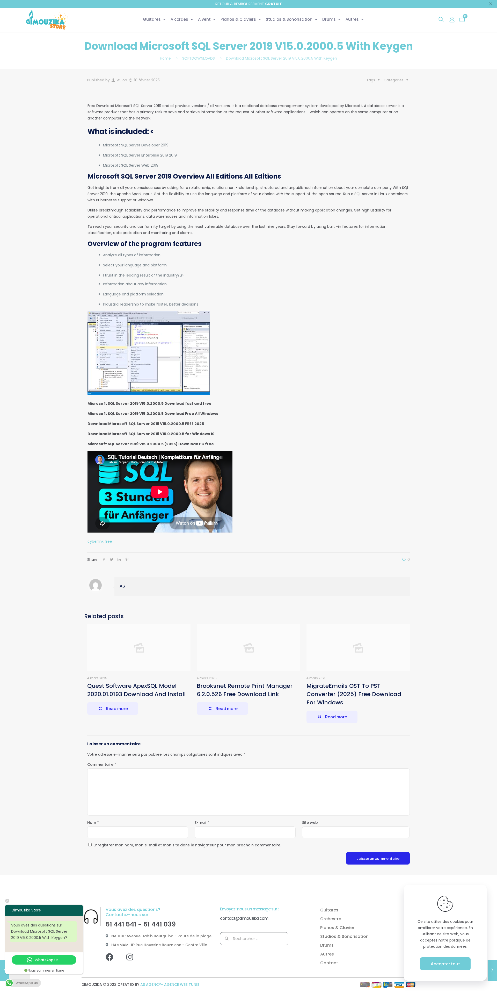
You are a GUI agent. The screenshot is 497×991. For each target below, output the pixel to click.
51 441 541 (121, 924)
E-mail (202, 822)
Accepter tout (445, 963)
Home (165, 58)
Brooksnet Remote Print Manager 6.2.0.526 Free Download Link (245, 690)
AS (119, 80)
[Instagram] (133, 961)
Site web (310, 822)
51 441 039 (159, 924)
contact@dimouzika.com (244, 918)
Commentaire (101, 764)
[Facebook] (113, 961)
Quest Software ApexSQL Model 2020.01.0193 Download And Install (136, 690)
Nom (93, 822)
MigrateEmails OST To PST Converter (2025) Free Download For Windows (353, 694)
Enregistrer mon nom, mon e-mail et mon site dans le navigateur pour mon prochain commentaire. (187, 845)
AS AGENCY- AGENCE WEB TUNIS (169, 984)
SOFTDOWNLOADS (198, 58)
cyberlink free (99, 541)
